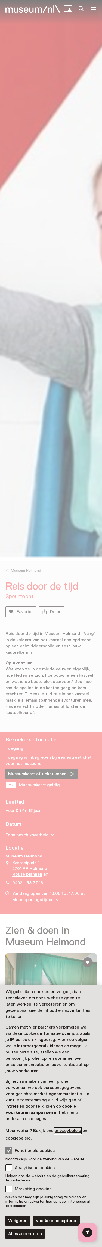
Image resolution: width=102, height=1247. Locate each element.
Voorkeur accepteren (57, 1220)
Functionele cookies (35, 1150)
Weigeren (17, 1220)
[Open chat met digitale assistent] (87, 1232)
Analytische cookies (35, 1167)
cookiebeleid (18, 1138)
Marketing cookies (33, 1188)
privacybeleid (67, 1130)
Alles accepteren (25, 1233)
